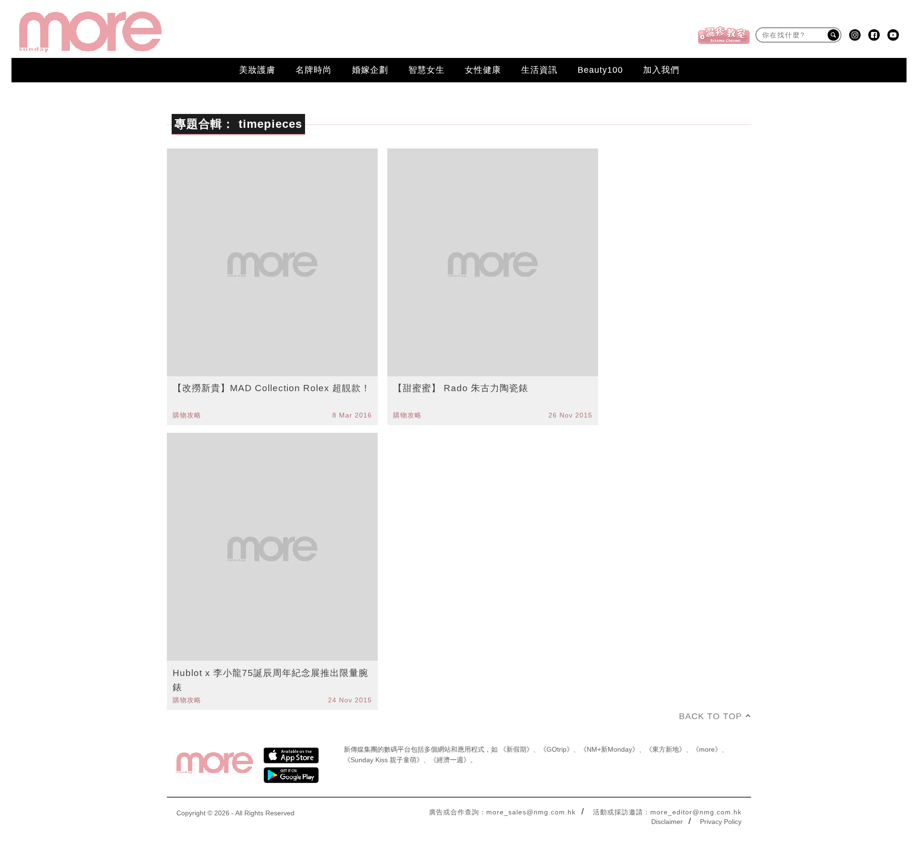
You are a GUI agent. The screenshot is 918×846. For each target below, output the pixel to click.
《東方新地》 (665, 749)
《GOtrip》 (556, 749)
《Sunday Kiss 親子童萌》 (383, 760)
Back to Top (710, 716)
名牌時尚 (313, 70)
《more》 (706, 749)
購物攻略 (187, 415)
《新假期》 (516, 749)
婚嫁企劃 (370, 70)
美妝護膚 (257, 70)
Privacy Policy (721, 821)
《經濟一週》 (450, 760)
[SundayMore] (90, 31)
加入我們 (661, 70)
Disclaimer (667, 821)
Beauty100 (600, 70)
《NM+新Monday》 (609, 749)
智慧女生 (426, 70)
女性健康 (483, 70)
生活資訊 (539, 70)
